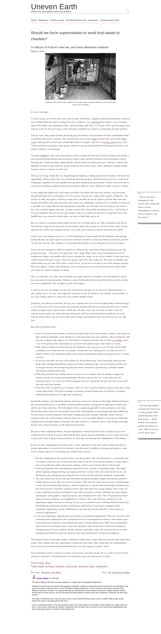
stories (122, 125)
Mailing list (43, 20)
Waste (48, 562)
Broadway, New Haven (51, 572)
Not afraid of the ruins (76, 20)
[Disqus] (80, 603)
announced (95, 122)
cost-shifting (117, 340)
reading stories (109, 142)
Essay (41, 562)
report (95, 118)
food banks (49, 566)
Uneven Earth (54, 6)
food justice (60, 566)
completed (44, 155)
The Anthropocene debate (119, 572)
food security (71, 566)
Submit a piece (57, 20)
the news (74, 135)
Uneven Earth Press (109, 20)
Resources (93, 20)
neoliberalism (101, 566)
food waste (83, 566)
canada (41, 566)
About (34, 20)
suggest (95, 138)
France (92, 566)
